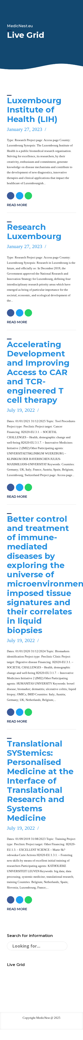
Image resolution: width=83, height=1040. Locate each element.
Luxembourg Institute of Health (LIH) (34, 109)
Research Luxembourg (34, 231)
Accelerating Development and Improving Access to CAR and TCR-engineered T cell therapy (38, 372)
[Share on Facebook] (10, 195)
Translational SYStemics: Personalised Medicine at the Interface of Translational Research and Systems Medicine (40, 781)
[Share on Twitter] (19, 195)
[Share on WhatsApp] (28, 195)
